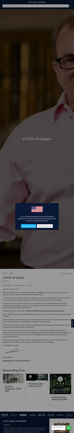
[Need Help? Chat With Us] (68, 427)
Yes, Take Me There (29, 226)
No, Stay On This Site (44, 226)
